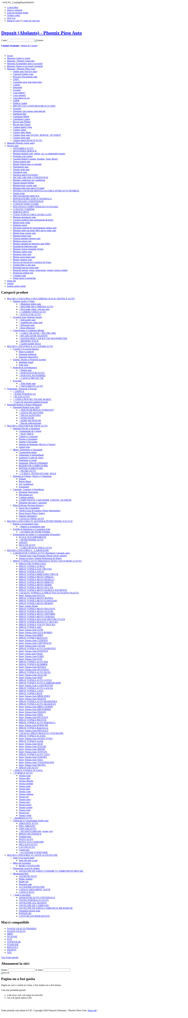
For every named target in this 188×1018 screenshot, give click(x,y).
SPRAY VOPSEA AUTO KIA (33, 661)
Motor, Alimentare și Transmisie (27, 449)
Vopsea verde (25, 815)
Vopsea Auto (25, 775)
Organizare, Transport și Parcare (22, 388)
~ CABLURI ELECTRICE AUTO (35, 547)
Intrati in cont (13, 20)
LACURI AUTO (27, 847)
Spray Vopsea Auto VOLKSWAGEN (36, 762)
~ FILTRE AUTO (27, 471)
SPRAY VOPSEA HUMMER (33, 664)
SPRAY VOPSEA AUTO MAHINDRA (38, 701)
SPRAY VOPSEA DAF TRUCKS (35, 569)
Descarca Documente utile (25, 77)
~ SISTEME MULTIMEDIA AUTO (36, 306)
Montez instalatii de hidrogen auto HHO (31, 243)
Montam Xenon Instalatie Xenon (28, 249)
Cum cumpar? (19, 95)
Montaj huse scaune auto (24, 233)
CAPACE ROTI (26, 892)
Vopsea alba (24, 778)
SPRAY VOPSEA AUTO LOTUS (35, 680)
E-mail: (39, 970)
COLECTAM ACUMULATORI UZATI (32, 214)
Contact (16, 84)
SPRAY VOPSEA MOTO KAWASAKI (38, 600)
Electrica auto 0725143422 (25, 175)
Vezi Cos (11, 18)
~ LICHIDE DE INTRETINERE (34, 532)
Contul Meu (12, 7)
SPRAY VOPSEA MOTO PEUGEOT (37, 608)
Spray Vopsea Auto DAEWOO (33, 651)
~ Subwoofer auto (27, 320)
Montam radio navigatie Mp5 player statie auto (34, 230)
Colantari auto (19, 275)
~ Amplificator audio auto (31, 322)
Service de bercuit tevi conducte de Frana (32, 262)
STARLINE (13, 944)
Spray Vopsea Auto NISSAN (32, 712)
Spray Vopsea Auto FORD (31, 656)
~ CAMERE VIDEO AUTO (32, 312)
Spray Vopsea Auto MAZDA (32, 699)
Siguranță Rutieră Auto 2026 (26, 407)
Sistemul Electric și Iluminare (26, 428)
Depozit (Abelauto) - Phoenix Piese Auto (41, 32)
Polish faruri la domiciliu (24, 278)
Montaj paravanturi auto (24, 257)
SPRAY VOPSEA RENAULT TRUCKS (38, 622)
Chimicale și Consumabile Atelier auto (30, 820)
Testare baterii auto (21, 161)
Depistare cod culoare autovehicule (29, 111)
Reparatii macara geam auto (26, 267)
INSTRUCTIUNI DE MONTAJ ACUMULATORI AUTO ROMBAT (46, 190)
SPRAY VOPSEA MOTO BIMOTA (36, 582)
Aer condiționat (26, 484)
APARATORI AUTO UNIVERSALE (37, 897)
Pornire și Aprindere (28, 439)
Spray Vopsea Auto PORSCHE (33, 725)
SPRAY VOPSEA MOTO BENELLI (36, 579)
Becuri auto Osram (21, 124)
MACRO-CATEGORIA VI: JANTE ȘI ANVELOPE (32, 855)
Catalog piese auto (21, 137)
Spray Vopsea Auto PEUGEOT (33, 717)
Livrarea (17, 90)
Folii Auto (23, 365)
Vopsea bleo (24, 789)
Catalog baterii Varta (22, 127)
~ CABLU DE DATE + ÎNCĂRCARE (37, 333)
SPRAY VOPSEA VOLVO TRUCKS (37, 624)
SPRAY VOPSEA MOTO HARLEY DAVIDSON (43, 590)
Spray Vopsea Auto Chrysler (32, 646)
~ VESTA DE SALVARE (31, 412)
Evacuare (17, 381)
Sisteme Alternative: (28, 516)
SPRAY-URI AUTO (28, 767)
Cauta (4, 40)
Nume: (4, 970)
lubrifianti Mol (19, 114)
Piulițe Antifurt (25, 879)
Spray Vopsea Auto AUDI (31, 630)
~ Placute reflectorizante (30, 423)
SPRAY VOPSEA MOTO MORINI (36, 603)
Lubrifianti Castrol (21, 119)
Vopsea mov (24, 802)
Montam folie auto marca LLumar (28, 188)
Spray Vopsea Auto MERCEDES (34, 696)
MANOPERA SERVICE (25, 151)
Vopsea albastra (26, 781)
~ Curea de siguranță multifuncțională (30, 402)
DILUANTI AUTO (28, 844)
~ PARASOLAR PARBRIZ (32, 375)
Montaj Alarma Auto (22, 259)
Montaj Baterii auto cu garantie (27, 164)
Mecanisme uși (26, 494)
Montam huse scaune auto (25, 185)
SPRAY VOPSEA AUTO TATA (34, 754)
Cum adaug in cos (21, 98)
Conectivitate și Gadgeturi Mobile (28, 330)
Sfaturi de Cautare (29, 45)
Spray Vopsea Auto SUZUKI (32, 746)
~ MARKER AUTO (22, 818)
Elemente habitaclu (27, 354)
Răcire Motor (25, 481)
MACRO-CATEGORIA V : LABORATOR (28, 550)
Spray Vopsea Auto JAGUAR (33, 675)
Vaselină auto (25, 836)
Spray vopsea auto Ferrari (31, 653)
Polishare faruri (20, 225)
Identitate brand (26, 362)
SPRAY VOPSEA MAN (30, 693)
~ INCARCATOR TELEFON (33, 335)
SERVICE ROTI (21, 212)
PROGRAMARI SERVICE (26, 196)
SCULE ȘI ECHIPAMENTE (32, 537)
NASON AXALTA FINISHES (21, 928)
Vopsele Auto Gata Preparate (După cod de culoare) (43, 555)
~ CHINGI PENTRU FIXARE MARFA (32, 399)
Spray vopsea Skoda (28, 606)
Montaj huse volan (21, 222)
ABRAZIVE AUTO (28, 823)
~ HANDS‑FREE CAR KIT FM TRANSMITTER (43, 338)
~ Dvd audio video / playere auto (34, 309)
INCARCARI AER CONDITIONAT (30, 177)
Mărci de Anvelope (22, 863)
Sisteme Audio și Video (24, 301)
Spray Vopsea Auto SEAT (31, 744)
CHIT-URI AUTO (27, 828)
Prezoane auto (25, 884)
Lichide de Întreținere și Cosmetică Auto (31, 529)
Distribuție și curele (28, 460)
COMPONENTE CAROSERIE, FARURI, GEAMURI (45, 500)
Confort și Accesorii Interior (26, 349)
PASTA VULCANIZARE (31, 842)
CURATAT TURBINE (24, 209)
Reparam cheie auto (22, 254)
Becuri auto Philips (22, 122)
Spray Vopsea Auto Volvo (31, 759)
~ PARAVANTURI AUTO (32, 373)
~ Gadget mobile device (30, 343)
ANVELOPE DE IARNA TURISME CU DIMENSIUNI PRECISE (51, 871)
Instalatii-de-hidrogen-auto (25, 246)
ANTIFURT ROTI (28, 876)
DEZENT (11, 950)
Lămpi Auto (24, 447)
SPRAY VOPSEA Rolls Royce (33, 728)
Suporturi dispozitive (28, 357)
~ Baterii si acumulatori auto (32, 526)
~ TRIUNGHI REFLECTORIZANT (36, 410)
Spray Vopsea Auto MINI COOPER (36, 706)
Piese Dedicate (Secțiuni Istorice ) (28, 505)
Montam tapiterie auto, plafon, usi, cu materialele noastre (39, 153)
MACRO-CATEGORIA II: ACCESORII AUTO (30, 346)
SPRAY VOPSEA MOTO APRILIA (36, 577)
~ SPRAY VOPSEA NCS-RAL (28, 770)
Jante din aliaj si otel (28, 860)
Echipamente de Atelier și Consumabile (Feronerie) (36, 534)
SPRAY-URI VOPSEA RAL (32, 563)
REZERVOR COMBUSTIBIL (33, 465)
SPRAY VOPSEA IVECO (31, 571)
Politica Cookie (20, 103)
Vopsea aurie (25, 786)
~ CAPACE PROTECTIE (31, 378)
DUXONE (12, 936)
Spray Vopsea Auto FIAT (30, 659)
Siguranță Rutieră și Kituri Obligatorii (24, 404)
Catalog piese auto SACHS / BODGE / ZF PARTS (37, 135)
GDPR (16, 100)
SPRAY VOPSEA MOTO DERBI (35, 585)
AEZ (9, 952)
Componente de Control (30, 431)
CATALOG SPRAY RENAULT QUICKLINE (41, 733)
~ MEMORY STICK (29, 341)
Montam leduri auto (22, 236)
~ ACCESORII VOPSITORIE (33, 852)
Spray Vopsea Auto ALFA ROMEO (35, 632)
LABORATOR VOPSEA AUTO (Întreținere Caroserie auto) (41, 553)
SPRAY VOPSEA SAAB (31, 741)
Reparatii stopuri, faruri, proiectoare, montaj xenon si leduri (40, 270)
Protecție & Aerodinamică (25, 367)
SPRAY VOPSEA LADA (31, 691)
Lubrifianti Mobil (21, 116)
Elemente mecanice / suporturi (33, 502)
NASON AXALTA (16, 931)
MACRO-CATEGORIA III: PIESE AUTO (27, 426)
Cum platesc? (19, 92)
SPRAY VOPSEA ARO (30, 627)
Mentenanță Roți (20, 873)
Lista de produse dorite (17, 12)
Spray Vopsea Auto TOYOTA (33, 752)
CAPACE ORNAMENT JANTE (34, 889)
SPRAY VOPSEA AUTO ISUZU (35, 672)
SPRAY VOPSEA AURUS (32, 566)
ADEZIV (23, 542)
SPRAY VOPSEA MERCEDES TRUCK (38, 574)
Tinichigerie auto (20, 167)
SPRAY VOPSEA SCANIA (32, 736)
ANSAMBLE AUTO (23, 148)
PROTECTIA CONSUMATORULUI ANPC (34, 106)
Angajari (17, 108)
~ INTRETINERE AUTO (31, 540)
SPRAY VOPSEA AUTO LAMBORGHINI (40, 683)
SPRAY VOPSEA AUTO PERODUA (37, 722)
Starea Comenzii (14, 10)
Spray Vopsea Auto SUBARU (33, 757)
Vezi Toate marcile (9, 957)
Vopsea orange (25, 807)
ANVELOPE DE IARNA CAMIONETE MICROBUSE (46, 908)
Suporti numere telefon (23, 183)
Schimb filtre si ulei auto (24, 265)
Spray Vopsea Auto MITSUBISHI (35, 709)
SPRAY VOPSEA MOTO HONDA (36, 598)
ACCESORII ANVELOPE (32, 887)
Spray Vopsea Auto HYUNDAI (34, 669)
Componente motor (28, 452)
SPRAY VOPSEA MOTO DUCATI (36, 587)
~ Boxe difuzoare (27, 328)
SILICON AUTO (27, 545)
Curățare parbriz (26, 497)
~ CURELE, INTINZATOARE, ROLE (37, 473)
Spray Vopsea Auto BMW (31, 635)
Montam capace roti (22, 241)
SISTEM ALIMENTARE (31, 468)
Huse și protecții (26, 351)
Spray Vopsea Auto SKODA (32, 765)
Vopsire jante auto (21, 169)
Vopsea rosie (25, 810)
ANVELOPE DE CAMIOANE (34, 905)
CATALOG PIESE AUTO (31, 518)
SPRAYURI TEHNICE (30, 834)
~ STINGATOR (26, 418)
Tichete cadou (13, 15)
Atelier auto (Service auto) (25, 71)
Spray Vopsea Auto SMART (32, 749)
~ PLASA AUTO (21, 396)
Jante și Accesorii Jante (23, 858)
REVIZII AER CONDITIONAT (28, 201)
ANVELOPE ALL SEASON (33, 903)
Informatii (17, 87)
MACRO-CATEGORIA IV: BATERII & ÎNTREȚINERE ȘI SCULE (40, 521)
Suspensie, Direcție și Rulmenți (33, 463)
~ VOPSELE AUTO (23, 773)
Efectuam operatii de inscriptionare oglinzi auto (35, 228)
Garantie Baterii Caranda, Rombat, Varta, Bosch (35, 159)
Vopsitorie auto (20, 172)
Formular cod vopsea (22, 156)
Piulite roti (23, 881)
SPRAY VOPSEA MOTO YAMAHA (37, 616)
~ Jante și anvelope (22, 895)
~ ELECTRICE (26, 434)
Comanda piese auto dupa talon (27, 82)
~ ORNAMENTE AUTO (31, 386)
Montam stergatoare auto (24, 217)
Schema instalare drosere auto (26, 238)
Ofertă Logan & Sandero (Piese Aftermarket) (39, 510)
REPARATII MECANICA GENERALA (32, 198)
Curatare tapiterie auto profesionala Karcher (33, 220)
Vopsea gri (24, 797)
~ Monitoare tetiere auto (30, 304)
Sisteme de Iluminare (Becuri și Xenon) (37, 444)
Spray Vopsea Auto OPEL (31, 714)
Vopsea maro (25, 799)
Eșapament (24, 487)
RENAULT (12, 947)
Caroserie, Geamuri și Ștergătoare (28, 489)
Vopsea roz (24, 812)
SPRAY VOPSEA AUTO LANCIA (36, 688)
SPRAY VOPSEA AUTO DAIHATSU (37, 648)
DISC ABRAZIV (27, 826)
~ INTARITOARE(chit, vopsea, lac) (36, 831)
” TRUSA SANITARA (30, 415)
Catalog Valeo (19, 130)
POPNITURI (25, 913)
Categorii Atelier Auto (23, 74)
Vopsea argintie (26, 783)
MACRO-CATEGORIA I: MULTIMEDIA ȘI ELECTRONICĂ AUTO (41, 298)
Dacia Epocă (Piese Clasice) (32, 513)
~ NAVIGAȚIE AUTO (30, 314)
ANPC (16, 79)
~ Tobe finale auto (27, 383)
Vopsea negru (25, 805)
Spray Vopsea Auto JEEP (30, 677)
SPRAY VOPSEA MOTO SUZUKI (36, 611)
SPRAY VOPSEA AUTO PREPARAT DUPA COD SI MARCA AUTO (47, 561)
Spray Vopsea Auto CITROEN (33, 640)
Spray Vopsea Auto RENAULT (33, 730)
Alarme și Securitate (28, 441)
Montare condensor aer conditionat (29, 180)
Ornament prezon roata (29, 911)
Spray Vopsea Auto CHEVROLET (35, 643)
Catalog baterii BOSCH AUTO (27, 140)
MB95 (10, 934)
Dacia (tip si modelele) (29, 508)
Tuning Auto (19, 193)
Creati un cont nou (31, 20)
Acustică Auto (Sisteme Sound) (27, 317)
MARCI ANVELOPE (29, 865)
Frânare (22, 479)
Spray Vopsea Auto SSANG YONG (36, 738)
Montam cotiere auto (22, 251)
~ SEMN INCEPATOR (30, 420)
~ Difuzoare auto (27, 325)
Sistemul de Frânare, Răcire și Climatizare (32, 476)
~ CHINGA (18, 391)
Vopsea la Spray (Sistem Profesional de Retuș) (40, 558)
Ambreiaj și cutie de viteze (31, 457)
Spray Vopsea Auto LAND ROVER (36, 685)
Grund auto (24, 850)
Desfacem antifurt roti (23, 273)
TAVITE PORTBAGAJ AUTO (34, 900)
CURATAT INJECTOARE (26, 204)
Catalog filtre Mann (22, 132)
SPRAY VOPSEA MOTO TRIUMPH (37, 614)
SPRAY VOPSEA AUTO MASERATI (37, 704)
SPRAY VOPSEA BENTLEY (33, 638)
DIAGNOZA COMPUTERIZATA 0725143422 (35, 206)
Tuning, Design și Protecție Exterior (29, 359)
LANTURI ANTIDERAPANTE (34, 916)
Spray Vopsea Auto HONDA (32, 667)
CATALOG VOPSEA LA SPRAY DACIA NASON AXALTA (49, 593)
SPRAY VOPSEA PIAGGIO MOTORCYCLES (42, 619)
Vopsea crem (25, 791)
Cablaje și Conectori (28, 436)
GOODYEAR (14, 942)
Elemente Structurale (28, 492)
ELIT (9, 939)
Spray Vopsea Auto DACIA (32, 595)
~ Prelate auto (25, 370)
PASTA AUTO (26, 839)
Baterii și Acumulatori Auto (25, 524)
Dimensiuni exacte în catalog (26, 868)
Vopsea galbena (26, 794)
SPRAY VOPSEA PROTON (32, 720)
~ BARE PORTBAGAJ (24, 394)
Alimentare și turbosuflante (31, 455)
